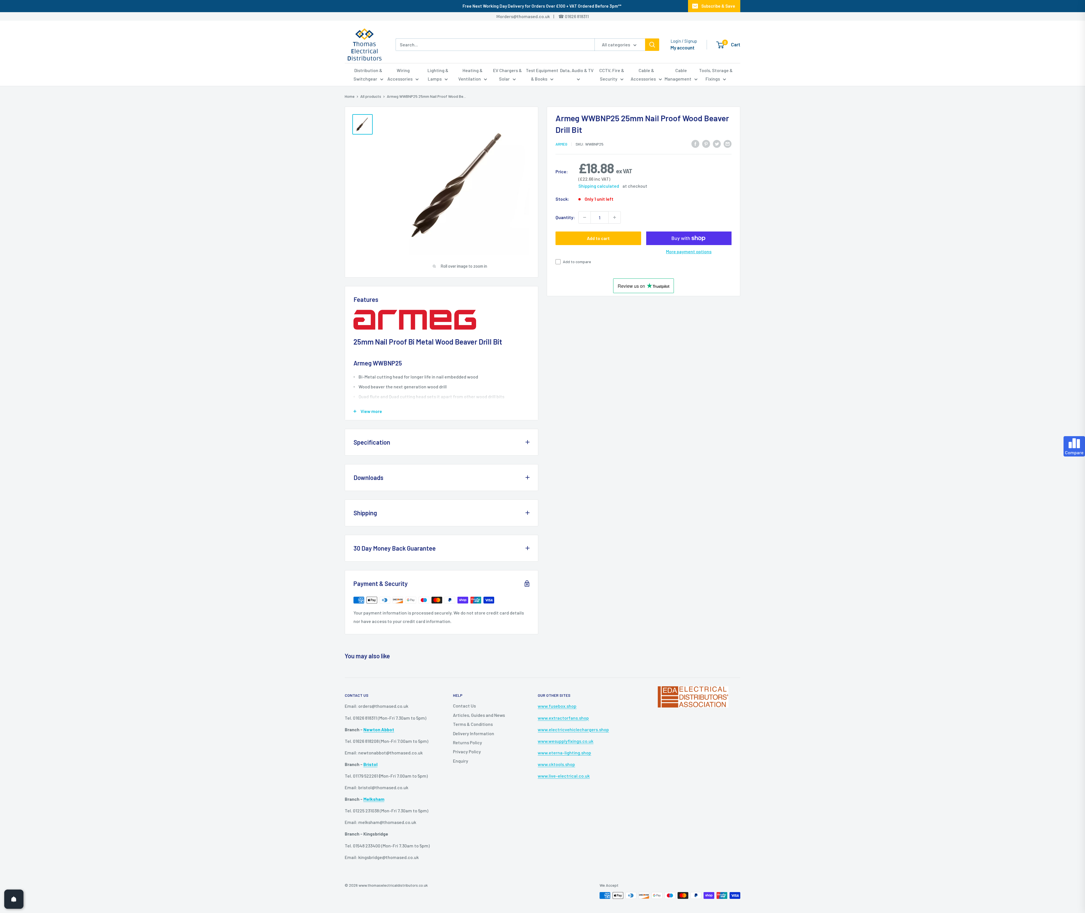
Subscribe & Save (718, 5)
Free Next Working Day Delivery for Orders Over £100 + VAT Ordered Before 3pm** (542, 5)
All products (370, 96)
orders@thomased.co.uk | (530, 16)
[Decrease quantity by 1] (585, 217)
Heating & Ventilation (470, 74)
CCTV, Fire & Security (611, 74)
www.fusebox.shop (557, 706)
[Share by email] (728, 143)
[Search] (652, 44)
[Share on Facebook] (695, 143)
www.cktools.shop (556, 764)
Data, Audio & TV (577, 70)
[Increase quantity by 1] (614, 217)
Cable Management (678, 74)
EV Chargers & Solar (507, 74)
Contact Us (464, 705)
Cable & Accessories (643, 74)
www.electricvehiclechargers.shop (573, 729)
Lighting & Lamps (438, 74)
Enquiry (460, 760)
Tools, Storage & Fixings (716, 74)
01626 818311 (577, 16)
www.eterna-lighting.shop (564, 752)
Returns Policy (467, 742)
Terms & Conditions (473, 724)
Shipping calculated (598, 186)
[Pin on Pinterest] (706, 143)
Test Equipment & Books (542, 74)
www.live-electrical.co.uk (564, 775)
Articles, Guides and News (479, 715)
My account (682, 47)
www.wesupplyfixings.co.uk (565, 741)
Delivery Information (473, 733)
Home (350, 96)
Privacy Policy (467, 751)
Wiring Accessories (400, 74)
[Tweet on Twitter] (717, 143)
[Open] (13, 899)
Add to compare (577, 261)
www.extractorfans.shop (563, 718)
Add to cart (598, 238)
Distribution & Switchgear (368, 74)
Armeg (561, 144)
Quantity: (565, 217)
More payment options (688, 251)
